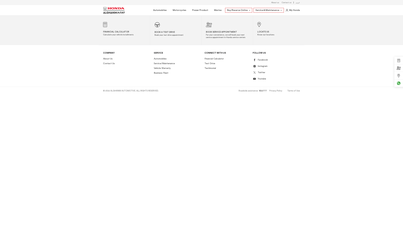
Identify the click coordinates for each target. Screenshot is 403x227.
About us (275, 2)
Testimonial (210, 68)
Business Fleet (161, 73)
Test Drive (209, 63)
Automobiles (160, 10)
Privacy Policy (275, 91)
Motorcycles (179, 10)
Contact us (287, 2)
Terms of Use (293, 91)
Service (158, 53)
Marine (217, 10)
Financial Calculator (214, 59)
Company (109, 53)
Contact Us (109, 63)
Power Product (200, 10)
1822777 (263, 91)
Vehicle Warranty (162, 68)
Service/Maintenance (164, 63)
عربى (298, 2)
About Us (108, 59)
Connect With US (215, 53)
